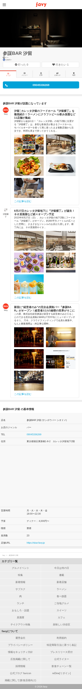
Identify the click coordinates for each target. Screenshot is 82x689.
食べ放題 (62, 596)
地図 (73, 75)
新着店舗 (62, 582)
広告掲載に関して (20, 659)
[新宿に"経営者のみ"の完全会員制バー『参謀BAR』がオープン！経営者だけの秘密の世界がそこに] (29, 337)
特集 (20, 575)
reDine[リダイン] (61, 673)
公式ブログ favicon (20, 673)
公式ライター (61, 659)
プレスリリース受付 (61, 652)
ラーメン (62, 589)
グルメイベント (20, 568)
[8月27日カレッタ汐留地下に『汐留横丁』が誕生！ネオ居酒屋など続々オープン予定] (29, 241)
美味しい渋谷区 (61, 624)
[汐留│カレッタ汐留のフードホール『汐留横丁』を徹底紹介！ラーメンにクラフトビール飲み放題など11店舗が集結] (29, 144)
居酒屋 (20, 617)
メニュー (25, 75)
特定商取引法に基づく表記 (61, 645)
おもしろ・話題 (20, 610)
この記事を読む (22, 201)
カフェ (61, 617)
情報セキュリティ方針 (20, 652)
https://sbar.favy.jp (36, 542)
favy (3, 555)
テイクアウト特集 (20, 624)
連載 (61, 575)
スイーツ (62, 610)
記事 (41, 75)
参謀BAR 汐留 (17, 53)
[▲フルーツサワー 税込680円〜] (29, 284)
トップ (8, 75)
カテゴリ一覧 (10, 561)
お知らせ (57, 75)
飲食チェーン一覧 (62, 666)
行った (22, 64)
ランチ (20, 603)
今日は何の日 (61, 568)
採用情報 (20, 666)
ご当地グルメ (61, 603)
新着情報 (20, 582)
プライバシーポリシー (20, 645)
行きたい (62, 64)
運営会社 (20, 637)
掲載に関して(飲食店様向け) (20, 680)
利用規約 (62, 637)
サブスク (20, 589)
